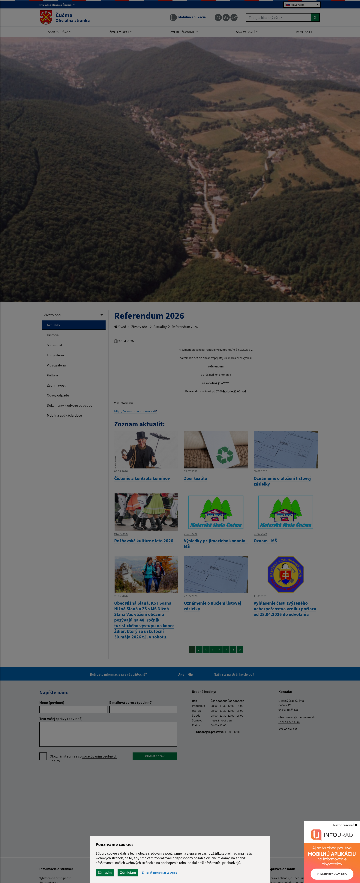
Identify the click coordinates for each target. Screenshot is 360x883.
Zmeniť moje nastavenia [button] (160, 872)
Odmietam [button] (128, 872)
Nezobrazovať (344, 825)
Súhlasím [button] (105, 872)
